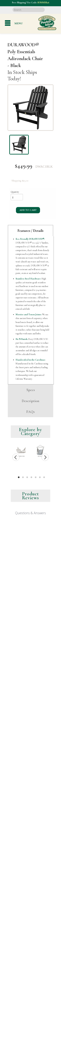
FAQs (30, 411)
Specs (30, 390)
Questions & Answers (30, 513)
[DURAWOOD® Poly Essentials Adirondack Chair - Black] (30, 107)
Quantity (15, 191)
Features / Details (30, 230)
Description (30, 401)
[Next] (45, 457)
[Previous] (16, 457)
